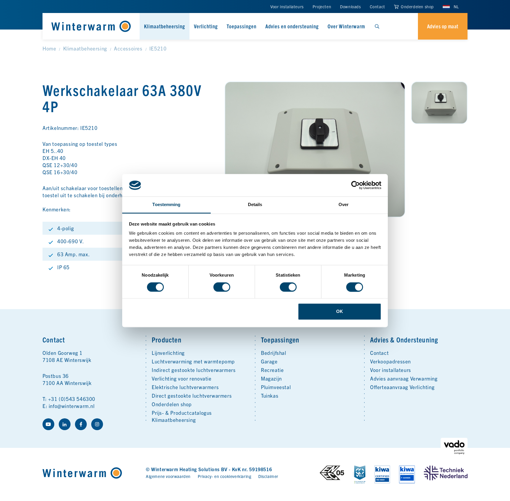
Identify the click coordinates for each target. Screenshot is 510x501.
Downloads (350, 6)
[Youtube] (48, 424)
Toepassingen (241, 26)
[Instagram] (97, 424)
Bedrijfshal (273, 353)
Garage (269, 361)
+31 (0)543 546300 (71, 399)
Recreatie (272, 370)
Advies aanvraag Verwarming (404, 378)
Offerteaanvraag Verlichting (402, 387)
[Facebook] (81, 424)
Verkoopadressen (390, 361)
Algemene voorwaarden (168, 476)
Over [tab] (344, 204)
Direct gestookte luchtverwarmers (192, 395)
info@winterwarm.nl (72, 406)
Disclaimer (268, 476)
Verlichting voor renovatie (182, 378)
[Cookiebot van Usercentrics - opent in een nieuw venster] (355, 185)
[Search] (377, 26)
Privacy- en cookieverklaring (224, 476)
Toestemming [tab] (166, 204)
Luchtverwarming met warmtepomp (193, 361)
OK (339, 311)
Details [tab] (255, 204)
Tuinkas (269, 395)
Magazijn (271, 378)
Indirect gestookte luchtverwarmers (194, 370)
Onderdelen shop (417, 6)
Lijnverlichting (168, 353)
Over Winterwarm (346, 26)
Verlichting (206, 26)
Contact (377, 6)
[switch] (221, 287)
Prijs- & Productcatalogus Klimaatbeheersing (182, 416)
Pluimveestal (276, 387)
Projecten (322, 6)
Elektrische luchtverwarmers (185, 387)
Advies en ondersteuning (292, 26)
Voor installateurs (287, 6)
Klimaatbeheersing (164, 26)
